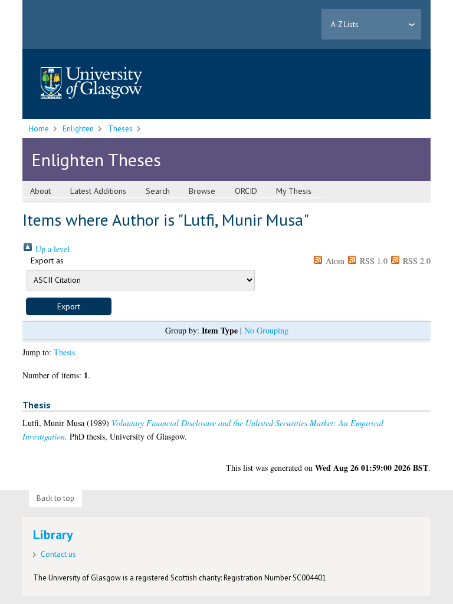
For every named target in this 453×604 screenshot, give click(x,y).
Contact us (58, 554)
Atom (333, 260)
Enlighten (78, 129)
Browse (202, 191)
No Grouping (266, 330)
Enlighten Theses (96, 159)
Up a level (51, 249)
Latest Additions (98, 191)
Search (158, 191)
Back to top (55, 498)
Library (53, 534)
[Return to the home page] (91, 84)
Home (39, 129)
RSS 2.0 (416, 260)
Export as (47, 260)
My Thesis (293, 191)
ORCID (246, 191)
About (40, 191)
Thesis (64, 352)
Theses (120, 129)
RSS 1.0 (372, 260)
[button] (68, 306)
